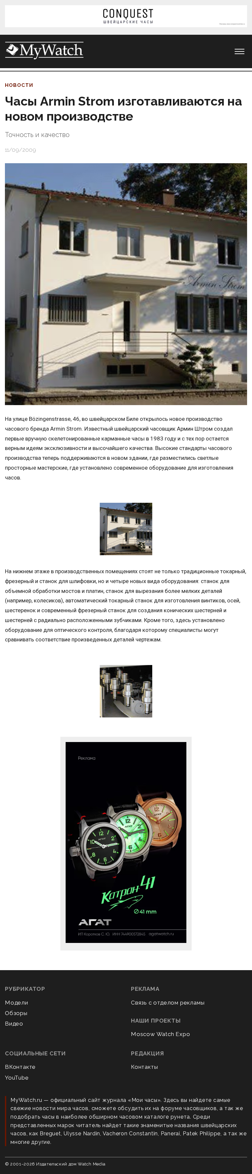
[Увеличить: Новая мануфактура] (126, 529)
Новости (19, 85)
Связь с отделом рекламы (167, 1002)
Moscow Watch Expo (160, 1034)
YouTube (17, 1077)
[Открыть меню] (239, 51)
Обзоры (16, 1013)
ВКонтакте (20, 1067)
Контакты (144, 1067)
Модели (16, 1002)
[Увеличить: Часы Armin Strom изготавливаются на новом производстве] (126, 284)
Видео (14, 1023)
